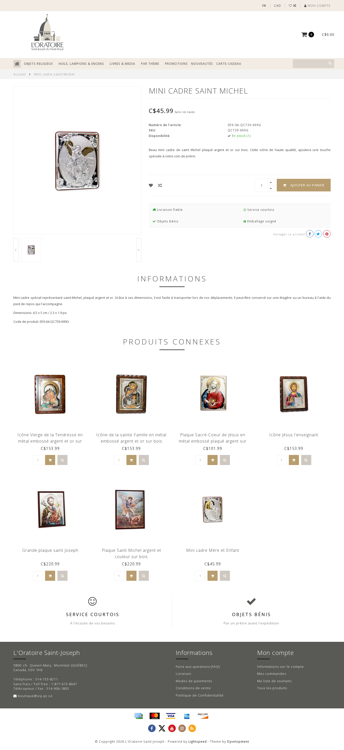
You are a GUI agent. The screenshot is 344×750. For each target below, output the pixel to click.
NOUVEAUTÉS (202, 64)
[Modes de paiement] (138, 716)
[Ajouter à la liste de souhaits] (151, 185)
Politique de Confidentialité (200, 695)
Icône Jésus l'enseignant (293, 435)
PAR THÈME (150, 64)
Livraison (183, 673)
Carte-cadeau (228, 64)
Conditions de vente (193, 688)
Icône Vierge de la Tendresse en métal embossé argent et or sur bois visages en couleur (50, 441)
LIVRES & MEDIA (122, 64)
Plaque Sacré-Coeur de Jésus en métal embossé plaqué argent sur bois (213, 441)
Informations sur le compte (280, 666)
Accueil (19, 74)
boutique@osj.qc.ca (35, 696)
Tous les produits (272, 688)
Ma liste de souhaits (274, 681)
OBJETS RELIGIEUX (38, 64)
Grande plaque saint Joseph (50, 550)
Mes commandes (271, 673)
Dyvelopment (238, 741)
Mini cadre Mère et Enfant (212, 550)
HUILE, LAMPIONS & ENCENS (81, 64)
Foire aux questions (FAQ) (198, 666)
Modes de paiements (194, 681)
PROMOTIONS (176, 64)
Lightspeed (197, 741)
